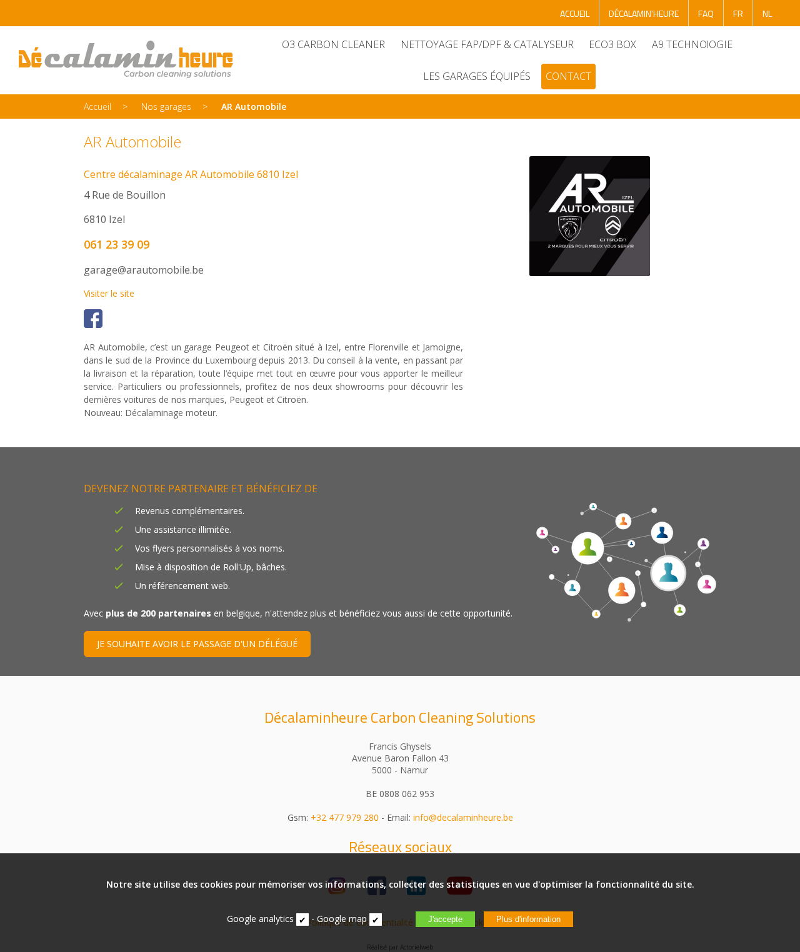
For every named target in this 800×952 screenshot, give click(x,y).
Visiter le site (109, 293)
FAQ (706, 13)
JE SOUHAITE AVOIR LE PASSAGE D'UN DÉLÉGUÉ (197, 644)
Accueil (97, 106)
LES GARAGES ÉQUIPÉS (477, 76)
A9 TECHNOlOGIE (692, 44)
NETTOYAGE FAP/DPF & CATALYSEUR (487, 44)
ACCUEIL (574, 13)
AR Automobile (253, 106)
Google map (342, 919)
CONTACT (568, 76)
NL (767, 13)
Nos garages (166, 106)
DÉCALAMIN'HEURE (644, 13)
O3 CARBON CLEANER (333, 44)
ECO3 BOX (612, 44)
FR (738, 13)
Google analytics (260, 919)
